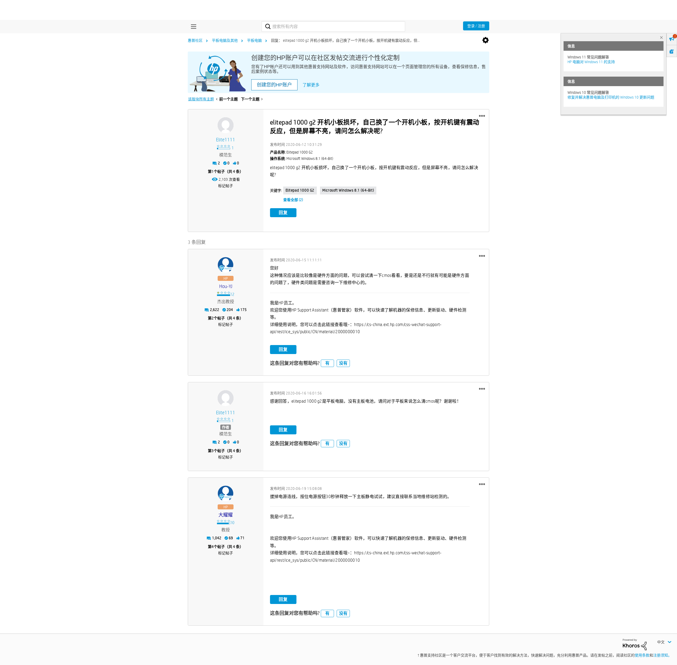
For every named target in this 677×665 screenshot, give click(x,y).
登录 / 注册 (476, 26)
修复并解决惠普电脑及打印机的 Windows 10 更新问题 (611, 97)
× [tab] (661, 37)
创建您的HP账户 (274, 84)
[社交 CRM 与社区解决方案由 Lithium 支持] (635, 644)
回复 (283, 212)
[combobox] (333, 26)
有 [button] (327, 363)
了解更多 (311, 85)
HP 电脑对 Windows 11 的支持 (591, 61)
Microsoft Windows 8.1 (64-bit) (348, 190)
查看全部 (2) (293, 199)
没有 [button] (343, 363)
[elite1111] (226, 125)
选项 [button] (485, 40)
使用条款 (642, 655)
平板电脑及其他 (225, 40)
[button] (482, 116)
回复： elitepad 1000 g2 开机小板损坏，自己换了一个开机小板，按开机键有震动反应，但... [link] (345, 40)
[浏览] (192, 26)
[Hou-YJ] (226, 265)
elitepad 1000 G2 (300, 190)
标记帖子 (225, 185)
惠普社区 (195, 40)
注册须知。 (662, 655)
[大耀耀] (226, 493)
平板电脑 (254, 40)
